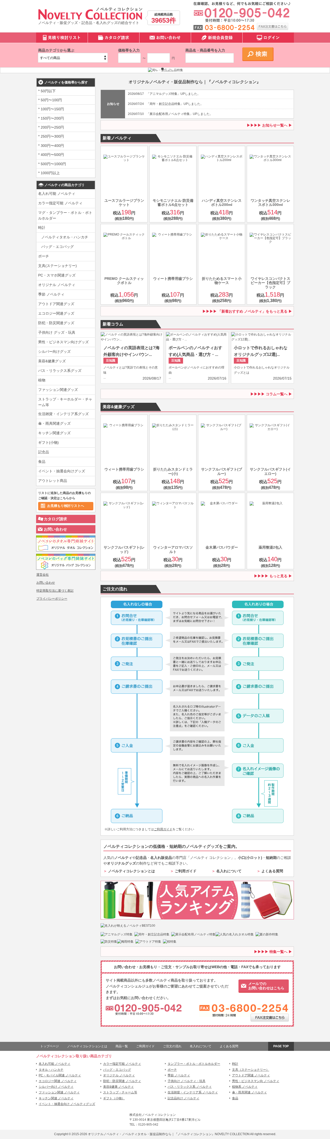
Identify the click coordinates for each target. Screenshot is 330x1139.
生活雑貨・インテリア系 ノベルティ (193, 1092)
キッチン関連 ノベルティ (56, 1098)
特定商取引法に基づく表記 (54, 590)
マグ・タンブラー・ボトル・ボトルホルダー (65, 215)
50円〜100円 (51, 100)
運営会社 (42, 574)
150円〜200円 (52, 118)
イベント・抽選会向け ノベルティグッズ (67, 1104)
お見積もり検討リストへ (65, 506)
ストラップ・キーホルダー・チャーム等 (65, 402)
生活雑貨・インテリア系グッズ (63, 414)
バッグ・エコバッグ (57, 247)
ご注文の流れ (172, 1046)
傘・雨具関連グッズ (54, 423)
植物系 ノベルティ (245, 1086)
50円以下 (48, 91)
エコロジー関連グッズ (56, 313)
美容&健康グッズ (52, 361)
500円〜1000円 (53, 164)
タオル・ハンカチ (51, 1069)
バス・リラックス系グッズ (59, 370)
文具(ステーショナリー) (57, 266)
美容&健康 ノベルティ (118, 1086)
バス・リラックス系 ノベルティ (190, 1086)
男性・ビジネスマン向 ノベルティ (255, 1081)
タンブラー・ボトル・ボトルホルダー (194, 1064)
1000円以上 (50, 173)
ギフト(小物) (48, 442)
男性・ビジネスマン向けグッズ (63, 342)
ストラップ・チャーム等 (120, 1092)
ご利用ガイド (163, 829)
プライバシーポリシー (51, 598)
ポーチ (43, 256)
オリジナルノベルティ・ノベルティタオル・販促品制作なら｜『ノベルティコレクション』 (151, 1134)
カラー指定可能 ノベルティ (60, 203)
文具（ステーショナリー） (250, 1069)
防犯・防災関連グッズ (56, 323)
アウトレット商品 (52, 481)
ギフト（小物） (114, 1098)
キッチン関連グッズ (54, 433)
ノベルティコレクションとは (131, 871)
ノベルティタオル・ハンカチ (64, 237)
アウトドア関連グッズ (56, 304)
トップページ (49, 1046)
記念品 (43, 452)
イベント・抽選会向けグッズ (61, 471)
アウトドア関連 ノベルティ (251, 1075)
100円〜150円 (52, 109)
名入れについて (229, 871)
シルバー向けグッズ (54, 351)
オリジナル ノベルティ (56, 285)
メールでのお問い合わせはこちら (266, 986)
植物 (41, 380)
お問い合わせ (55, 529)
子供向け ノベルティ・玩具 (186, 1081)
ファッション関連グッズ (58, 390)
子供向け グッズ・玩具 (56, 332)
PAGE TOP (281, 1046)
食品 (41, 461)
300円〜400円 (52, 146)
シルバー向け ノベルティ (56, 1086)
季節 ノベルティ (51, 294)
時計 (41, 227)
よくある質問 (272, 871)
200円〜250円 (52, 127)
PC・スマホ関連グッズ (57, 275)
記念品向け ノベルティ (183, 1098)
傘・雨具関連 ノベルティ (249, 1092)
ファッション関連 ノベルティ (59, 1092)
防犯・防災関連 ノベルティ (122, 1081)
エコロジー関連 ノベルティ (58, 1081)
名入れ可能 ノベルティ (56, 193)
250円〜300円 (52, 136)
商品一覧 (122, 1046)
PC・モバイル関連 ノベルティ (60, 1075)
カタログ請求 (55, 519)
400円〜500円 (52, 155)
